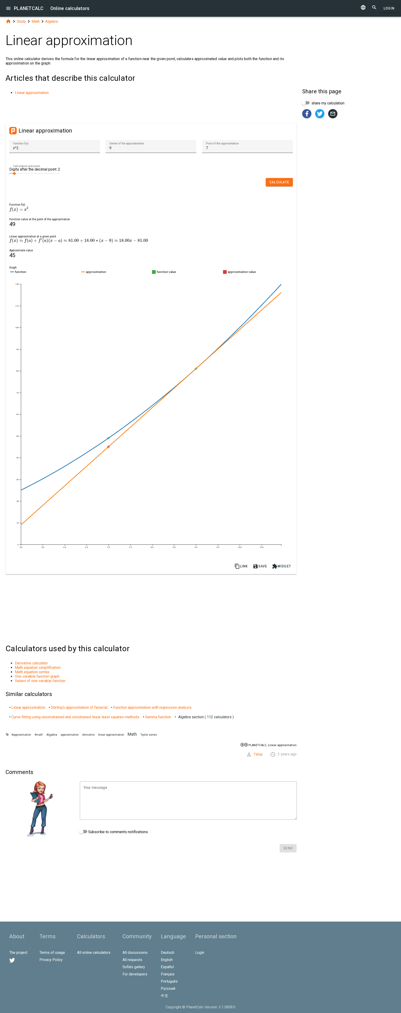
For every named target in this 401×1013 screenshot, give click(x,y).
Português (169, 981)
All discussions (135, 952)
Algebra (51, 21)
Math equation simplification (38, 667)
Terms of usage (52, 952)
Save (260, 566)
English (167, 960)
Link (241, 566)
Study (21, 21)
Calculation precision (26, 166)
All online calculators (93, 952)
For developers (135, 974)
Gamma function (158, 717)
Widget (281, 566)
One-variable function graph (37, 676)
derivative (88, 734)
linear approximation (111, 734)
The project (18, 952)
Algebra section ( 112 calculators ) (206, 717)
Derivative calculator (31, 663)
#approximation (21, 734)
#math (39, 734)
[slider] (34, 173)
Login (389, 8)
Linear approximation (32, 93)
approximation (70, 734)
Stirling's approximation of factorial (79, 707)
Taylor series (148, 734)
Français (168, 974)
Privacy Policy (51, 960)
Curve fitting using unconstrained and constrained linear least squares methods (75, 717)
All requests (132, 960)
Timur (258, 754)
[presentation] (19, 209)
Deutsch (167, 952)
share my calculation (327, 103)
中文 (164, 996)
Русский (168, 988)
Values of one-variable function (40, 681)
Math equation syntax (32, 672)
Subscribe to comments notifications (117, 832)
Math (36, 21)
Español (167, 967)
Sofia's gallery (134, 967)
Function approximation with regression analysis (152, 707)
